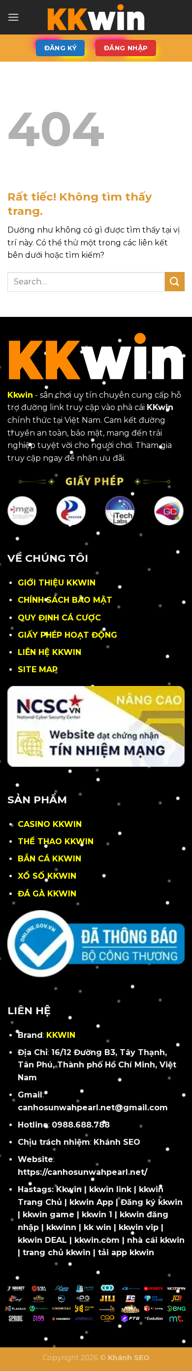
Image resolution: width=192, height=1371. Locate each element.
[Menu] (13, 17)
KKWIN (60, 1035)
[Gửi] (175, 281)
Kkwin (20, 395)
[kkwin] (96, 17)
